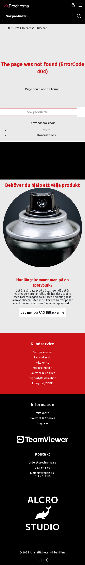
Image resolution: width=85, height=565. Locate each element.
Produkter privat (24, 28)
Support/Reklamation (42, 378)
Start (9, 28)
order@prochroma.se (42, 462)
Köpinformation (43, 367)
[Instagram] (46, 560)
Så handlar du (42, 357)
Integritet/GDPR (42, 383)
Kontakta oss (46, 135)
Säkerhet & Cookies (42, 373)
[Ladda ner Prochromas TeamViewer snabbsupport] (42, 439)
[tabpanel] (42, 258)
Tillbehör (42, 28)
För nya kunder (42, 352)
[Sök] (81, 112)
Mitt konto (42, 362)
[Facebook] (39, 560)
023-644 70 (42, 467)
